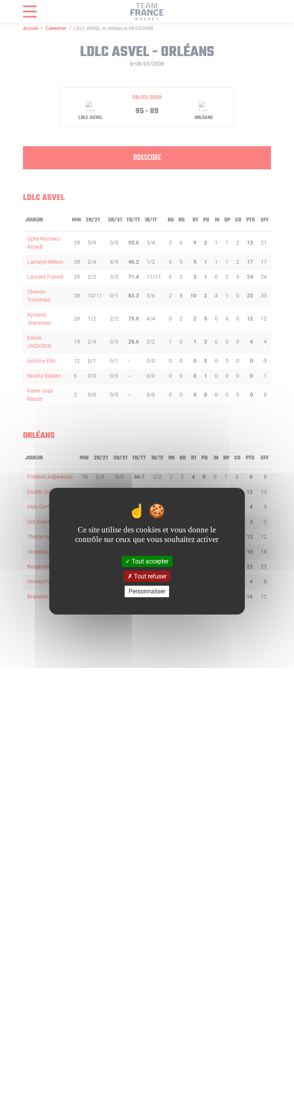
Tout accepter (149, 561)
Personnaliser (147, 591)
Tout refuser (149, 576)
